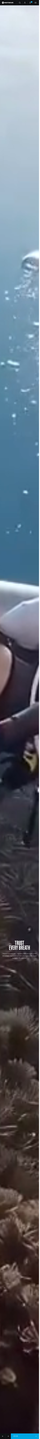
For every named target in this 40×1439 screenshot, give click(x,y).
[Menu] (35, 2)
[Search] (19, 2)
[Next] (8, 1436)
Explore (15, 1436)
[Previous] (2, 1436)
